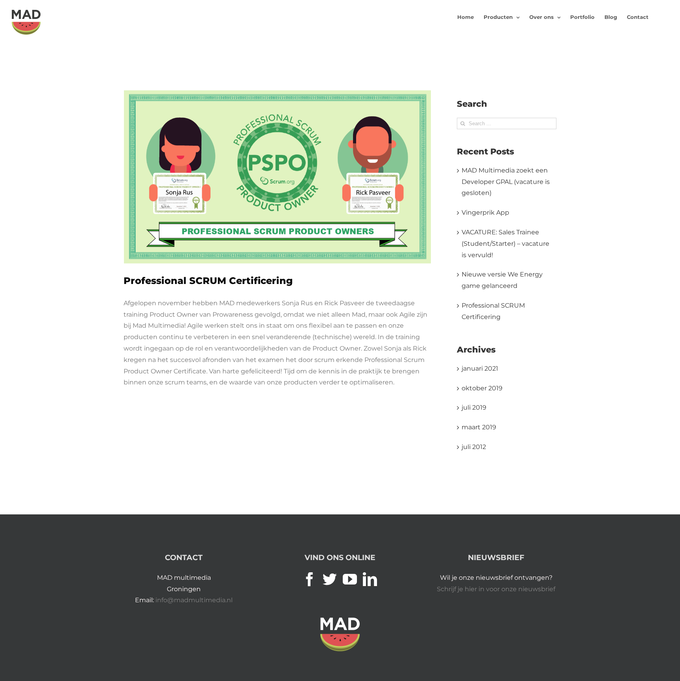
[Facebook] (310, 579)
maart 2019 (479, 427)
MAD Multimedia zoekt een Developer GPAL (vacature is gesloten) (506, 182)
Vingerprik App (485, 212)
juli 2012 (474, 447)
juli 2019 (474, 407)
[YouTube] (350, 579)
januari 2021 (480, 368)
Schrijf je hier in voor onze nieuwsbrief (496, 589)
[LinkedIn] (370, 579)
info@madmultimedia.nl (194, 600)
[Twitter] (330, 579)
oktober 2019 (482, 388)
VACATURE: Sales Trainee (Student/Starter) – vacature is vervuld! (505, 243)
